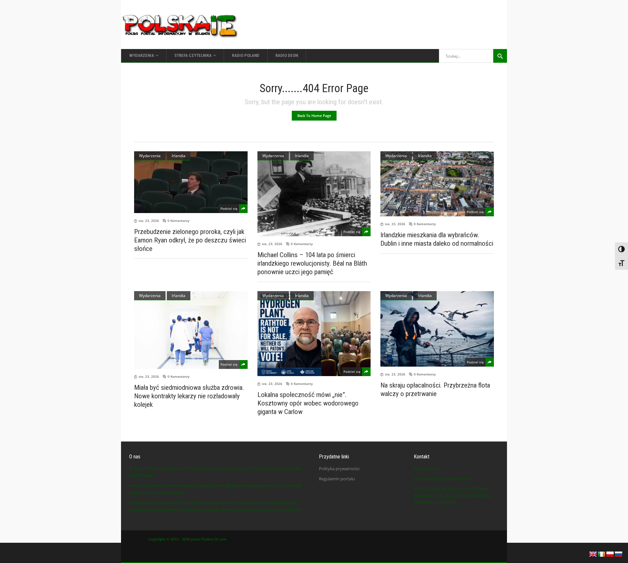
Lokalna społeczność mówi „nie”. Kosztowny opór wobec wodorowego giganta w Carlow (307, 403)
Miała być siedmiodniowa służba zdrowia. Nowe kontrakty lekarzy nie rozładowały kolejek (189, 396)
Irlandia (178, 155)
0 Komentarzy (178, 220)
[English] (593, 553)
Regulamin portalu (337, 479)
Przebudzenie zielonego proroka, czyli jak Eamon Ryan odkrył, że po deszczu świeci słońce (190, 240)
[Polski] (610, 553)
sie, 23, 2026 (149, 220)
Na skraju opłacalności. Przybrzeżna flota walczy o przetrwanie (435, 389)
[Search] (500, 56)
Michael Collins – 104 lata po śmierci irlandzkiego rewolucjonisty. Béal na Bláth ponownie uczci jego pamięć (312, 263)
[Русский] (619, 553)
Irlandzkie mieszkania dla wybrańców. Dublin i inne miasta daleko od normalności (436, 239)
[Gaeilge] (602, 553)
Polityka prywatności (339, 469)
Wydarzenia (150, 155)
